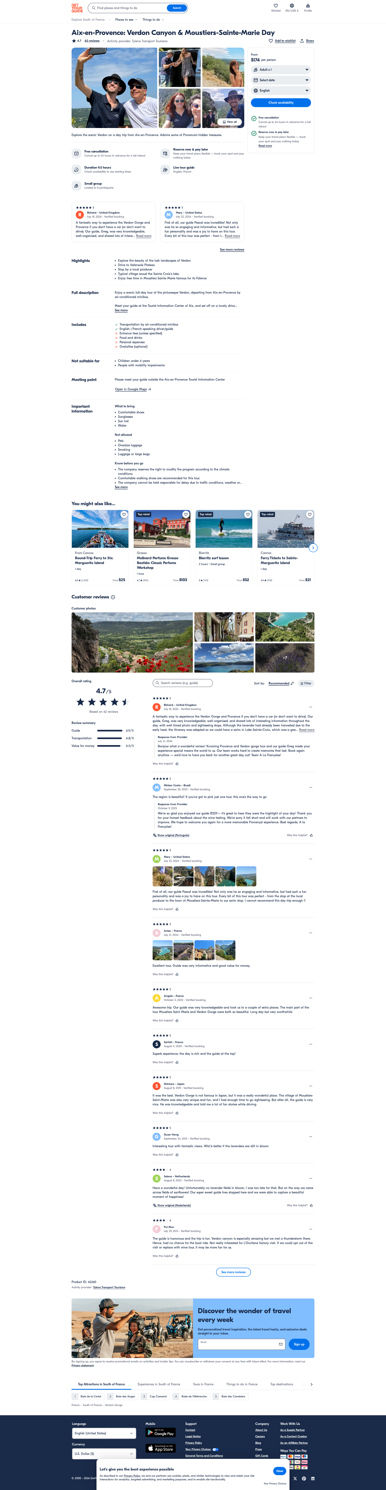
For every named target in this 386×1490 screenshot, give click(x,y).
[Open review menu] (310, 707)
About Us (261, 1430)
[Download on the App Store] (161, 1448)
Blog (258, 1443)
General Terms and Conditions (204, 1455)
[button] (86, 40)
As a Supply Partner (292, 1430)
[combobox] (127, 8)
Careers (260, 1436)
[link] (100, 548)
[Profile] (308, 5)
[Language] (292, 5)
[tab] (101, 1384)
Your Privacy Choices (198, 1449)
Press (258, 1449)
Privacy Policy (193, 1443)
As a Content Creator (293, 1436)
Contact (190, 1430)
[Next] (313, 547)
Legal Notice (193, 1436)
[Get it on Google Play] (161, 1433)
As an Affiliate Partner (294, 1443)
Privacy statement (83, 1365)
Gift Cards (261, 1455)
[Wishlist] (276, 5)
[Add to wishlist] (124, 514)
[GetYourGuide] (77, 8)
